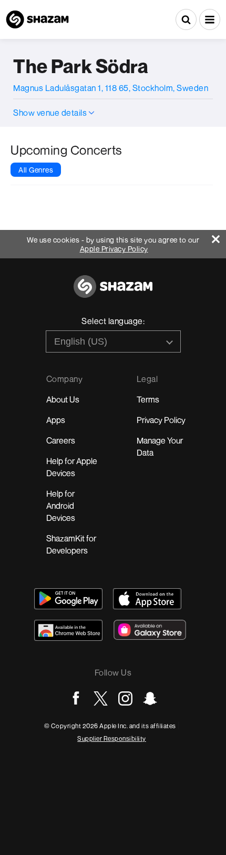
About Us (62, 399)
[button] (209, 19)
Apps (55, 420)
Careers (60, 440)
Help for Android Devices (60, 505)
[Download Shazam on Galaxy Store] (150, 630)
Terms (148, 399)
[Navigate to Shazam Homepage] (37, 19)
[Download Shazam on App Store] (147, 598)
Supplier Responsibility (111, 738)
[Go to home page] (113, 292)
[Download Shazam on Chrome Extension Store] (68, 630)
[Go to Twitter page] (101, 698)
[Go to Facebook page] (76, 698)
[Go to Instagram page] (125, 698)
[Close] (219, 236)
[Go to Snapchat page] (150, 698)
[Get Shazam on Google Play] (68, 598)
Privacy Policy (161, 420)
